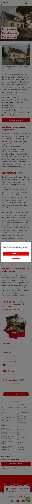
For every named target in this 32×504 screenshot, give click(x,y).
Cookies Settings (16, 258)
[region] (16, 252)
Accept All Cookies (16, 253)
